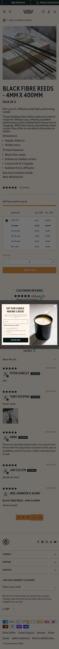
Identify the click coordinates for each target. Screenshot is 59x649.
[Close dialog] (55, 306)
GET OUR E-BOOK (15, 340)
